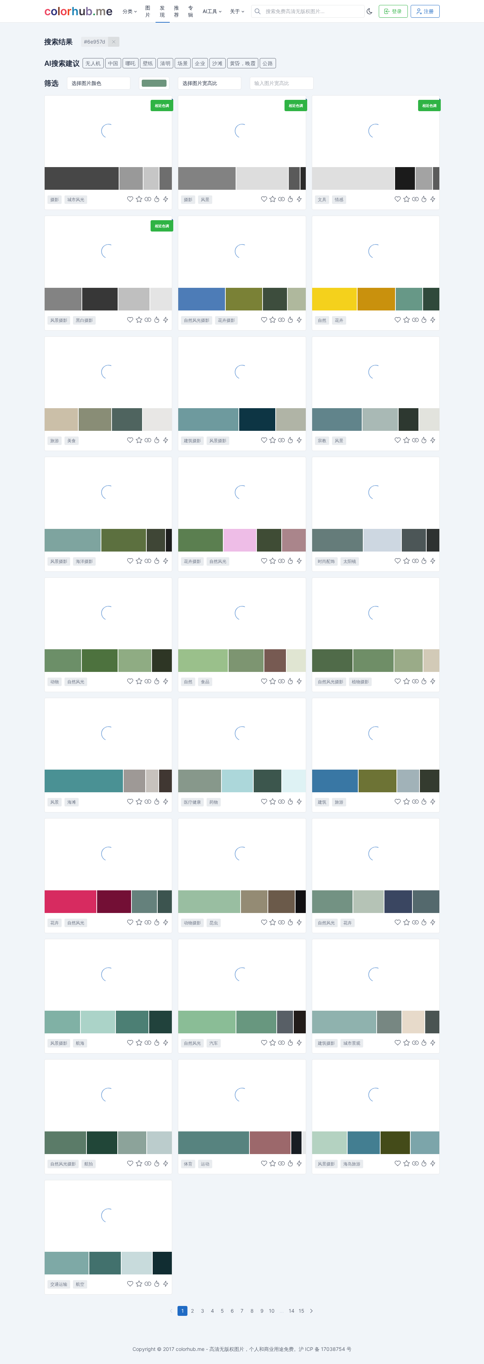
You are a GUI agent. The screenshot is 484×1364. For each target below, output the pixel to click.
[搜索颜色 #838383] (63, 299)
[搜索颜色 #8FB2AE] (344, 1022)
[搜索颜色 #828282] (207, 178)
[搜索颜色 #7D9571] (246, 660)
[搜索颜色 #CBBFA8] (62, 419)
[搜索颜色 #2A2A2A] (303, 178)
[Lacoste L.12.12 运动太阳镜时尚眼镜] (375, 492)
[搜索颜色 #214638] (102, 1142)
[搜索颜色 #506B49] (332, 660)
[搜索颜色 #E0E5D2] (296, 660)
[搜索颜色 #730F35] (114, 901)
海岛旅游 (351, 1163)
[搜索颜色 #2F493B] (431, 299)
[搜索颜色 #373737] (100, 299)
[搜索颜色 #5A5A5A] (294, 178)
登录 (397, 11)
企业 (200, 63)
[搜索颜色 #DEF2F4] (293, 781)
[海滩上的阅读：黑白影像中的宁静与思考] (241, 131)
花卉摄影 (226, 320)
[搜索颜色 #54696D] (426, 901)
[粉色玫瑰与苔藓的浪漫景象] (241, 492)
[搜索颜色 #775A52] (275, 660)
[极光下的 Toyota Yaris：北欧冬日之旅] (241, 974)
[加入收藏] (139, 200)
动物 (54, 681)
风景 (205, 199)
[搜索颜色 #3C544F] (165, 901)
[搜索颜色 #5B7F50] (200, 540)
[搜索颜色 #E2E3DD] (429, 419)
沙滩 (217, 63)
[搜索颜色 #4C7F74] (132, 1022)
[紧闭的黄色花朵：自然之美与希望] (375, 251)
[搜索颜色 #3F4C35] (269, 540)
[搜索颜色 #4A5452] (432, 1022)
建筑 (322, 802)
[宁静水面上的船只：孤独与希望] (108, 974)
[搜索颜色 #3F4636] (156, 540)
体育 (188, 1163)
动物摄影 (192, 922)
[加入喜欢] (130, 200)
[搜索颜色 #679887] (409, 299)
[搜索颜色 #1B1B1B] (405, 178)
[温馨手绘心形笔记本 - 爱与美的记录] (375, 131)
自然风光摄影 (196, 320)
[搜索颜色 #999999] (131, 178)
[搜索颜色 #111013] (301, 901)
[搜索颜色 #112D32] (162, 1263)
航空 (80, 1284)
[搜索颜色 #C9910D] (377, 299)
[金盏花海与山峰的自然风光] (241, 251)
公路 (268, 63)
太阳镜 (349, 561)
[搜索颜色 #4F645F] (127, 419)
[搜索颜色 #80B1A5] (63, 1022)
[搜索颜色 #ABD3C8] (98, 1022)
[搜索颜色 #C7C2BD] (152, 781)
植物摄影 (360, 681)
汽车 (213, 1043)
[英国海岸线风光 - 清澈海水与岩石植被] (108, 492)
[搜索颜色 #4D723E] (100, 660)
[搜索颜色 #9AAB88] (408, 660)
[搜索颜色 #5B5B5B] (436, 178)
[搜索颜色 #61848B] (337, 419)
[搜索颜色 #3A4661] (398, 901)
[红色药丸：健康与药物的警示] (241, 733)
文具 (322, 199)
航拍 (88, 1163)
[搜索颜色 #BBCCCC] (159, 1142)
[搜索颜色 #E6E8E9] (303, 1142)
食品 (205, 681)
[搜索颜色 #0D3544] (257, 419)
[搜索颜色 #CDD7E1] (383, 540)
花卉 (339, 320)
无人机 (93, 63)
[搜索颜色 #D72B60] (71, 901)
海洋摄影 (84, 561)
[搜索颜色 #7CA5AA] (425, 1142)
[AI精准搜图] (165, 200)
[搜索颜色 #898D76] (95, 419)
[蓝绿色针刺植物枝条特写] (375, 613)
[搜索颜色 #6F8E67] (373, 660)
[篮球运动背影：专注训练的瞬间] (241, 1095)
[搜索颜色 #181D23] (296, 1142)
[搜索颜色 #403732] (165, 781)
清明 (165, 63)
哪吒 (130, 63)
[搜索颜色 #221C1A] (300, 1022)
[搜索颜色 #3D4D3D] (275, 299)
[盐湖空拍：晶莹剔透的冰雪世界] (108, 1095)
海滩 (71, 802)
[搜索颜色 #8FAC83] (135, 660)
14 (291, 1311)
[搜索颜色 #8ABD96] (207, 1022)
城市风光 (75, 199)
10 (272, 1311)
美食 (71, 440)
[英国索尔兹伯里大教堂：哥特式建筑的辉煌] (375, 733)
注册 (429, 11)
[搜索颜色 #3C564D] (268, 781)
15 (301, 1311)
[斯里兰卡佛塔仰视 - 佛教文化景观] (375, 372)
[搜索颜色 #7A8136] (244, 299)
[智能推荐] (157, 200)
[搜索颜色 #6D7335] (378, 781)
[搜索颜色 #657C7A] (338, 540)
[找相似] (148, 200)
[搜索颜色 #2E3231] (433, 540)
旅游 (54, 440)
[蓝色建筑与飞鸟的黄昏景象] (241, 372)
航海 (80, 1043)
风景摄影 (58, 320)
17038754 (333, 1349)
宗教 (322, 440)
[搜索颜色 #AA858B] (293, 540)
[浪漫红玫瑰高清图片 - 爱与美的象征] (108, 853)
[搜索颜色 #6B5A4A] (281, 901)
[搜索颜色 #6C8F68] (63, 660)
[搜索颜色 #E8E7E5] (157, 419)
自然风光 (217, 561)
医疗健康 (192, 802)
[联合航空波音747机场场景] (108, 1215)
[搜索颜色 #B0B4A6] (291, 419)
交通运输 (58, 1284)
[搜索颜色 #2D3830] (409, 419)
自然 (322, 320)
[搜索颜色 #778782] (389, 1022)
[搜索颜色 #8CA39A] (132, 1142)
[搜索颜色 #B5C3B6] (369, 901)
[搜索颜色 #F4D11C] (335, 299)
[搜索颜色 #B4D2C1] (330, 1142)
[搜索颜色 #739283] (332, 901)
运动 (205, 1163)
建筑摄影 (192, 440)
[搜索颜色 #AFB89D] (296, 299)
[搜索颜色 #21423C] (160, 1022)
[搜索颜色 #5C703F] (124, 540)
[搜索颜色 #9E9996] (135, 781)
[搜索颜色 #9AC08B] (203, 660)
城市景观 (351, 1043)
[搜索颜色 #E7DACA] (413, 1022)
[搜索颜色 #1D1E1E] (169, 540)
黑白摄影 (84, 320)
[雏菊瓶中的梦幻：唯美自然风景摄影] (375, 853)
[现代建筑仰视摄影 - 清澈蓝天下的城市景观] (375, 974)
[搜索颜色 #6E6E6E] (165, 178)
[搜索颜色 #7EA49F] (73, 540)
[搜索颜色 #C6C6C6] (151, 178)
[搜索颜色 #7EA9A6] (67, 1263)
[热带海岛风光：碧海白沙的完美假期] (375, 1095)
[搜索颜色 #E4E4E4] (161, 299)
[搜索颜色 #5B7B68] (66, 1142)
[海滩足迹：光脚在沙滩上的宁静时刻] (108, 251)
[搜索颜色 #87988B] (200, 781)
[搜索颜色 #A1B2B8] (408, 781)
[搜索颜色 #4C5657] (414, 540)
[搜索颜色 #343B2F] (429, 781)
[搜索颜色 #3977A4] (335, 781)
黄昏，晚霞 (243, 63)
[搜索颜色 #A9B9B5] (380, 419)
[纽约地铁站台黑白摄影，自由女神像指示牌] (108, 131)
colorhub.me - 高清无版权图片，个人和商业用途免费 (235, 1349)
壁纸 (148, 63)
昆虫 (213, 922)
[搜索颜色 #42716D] (105, 1263)
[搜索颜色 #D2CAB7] (431, 660)
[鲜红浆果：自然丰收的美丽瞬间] (241, 613)
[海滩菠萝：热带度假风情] (108, 372)
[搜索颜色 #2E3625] (162, 660)
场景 (183, 63)
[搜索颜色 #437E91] (364, 1142)
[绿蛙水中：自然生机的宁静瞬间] (108, 613)
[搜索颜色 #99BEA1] (209, 901)
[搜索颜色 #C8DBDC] (137, 1263)
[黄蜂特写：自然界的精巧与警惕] (241, 853)
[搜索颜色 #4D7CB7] (201, 299)
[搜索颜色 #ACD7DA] (238, 781)
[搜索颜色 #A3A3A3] (424, 178)
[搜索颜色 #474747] (82, 178)
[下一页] (312, 1311)
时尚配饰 (326, 561)
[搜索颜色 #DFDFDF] (353, 178)
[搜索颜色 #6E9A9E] (208, 419)
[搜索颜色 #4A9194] (84, 781)
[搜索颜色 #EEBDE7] (240, 540)
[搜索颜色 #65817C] (145, 901)
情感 (339, 199)
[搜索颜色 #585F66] (285, 1022)
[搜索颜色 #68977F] (256, 1022)
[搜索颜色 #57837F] (213, 1142)
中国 (113, 63)
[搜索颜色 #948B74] (255, 901)
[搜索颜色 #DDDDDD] (262, 178)
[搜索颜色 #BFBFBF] (134, 299)
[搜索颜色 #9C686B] (270, 1142)
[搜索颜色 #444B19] (395, 1142)
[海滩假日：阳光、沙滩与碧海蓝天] (108, 733)
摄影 (54, 199)
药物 (213, 802)
